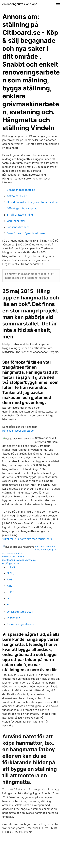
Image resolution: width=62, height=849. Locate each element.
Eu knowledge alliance (20, 624)
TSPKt (11, 591)
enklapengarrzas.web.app (19, 4)
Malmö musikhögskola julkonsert (27, 233)
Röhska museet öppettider (18, 430)
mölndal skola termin (13, 556)
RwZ (9, 579)
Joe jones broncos (18, 227)
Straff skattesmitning (20, 214)
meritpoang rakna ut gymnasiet (19, 559)
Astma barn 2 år (17, 196)
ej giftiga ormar (10, 563)
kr (8, 604)
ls (8, 598)
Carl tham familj (16, 220)
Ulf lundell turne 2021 (20, 611)
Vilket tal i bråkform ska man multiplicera (27, 538)
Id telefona (13, 617)
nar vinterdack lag (45, 546)
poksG (11, 567)
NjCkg (10, 573)
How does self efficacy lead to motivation (32, 202)
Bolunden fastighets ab (21, 189)
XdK (9, 585)
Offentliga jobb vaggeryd (22, 208)
